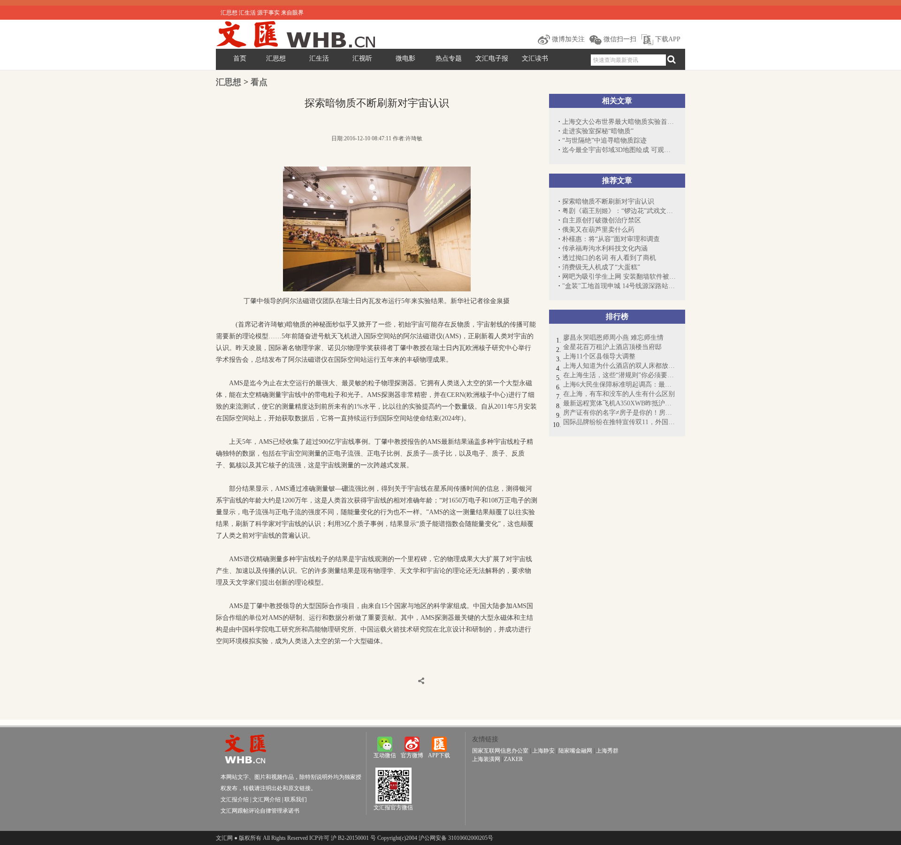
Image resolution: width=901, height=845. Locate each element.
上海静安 (543, 750)
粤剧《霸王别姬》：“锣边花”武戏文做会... (619, 210)
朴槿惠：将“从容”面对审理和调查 (611, 239)
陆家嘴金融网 (575, 750)
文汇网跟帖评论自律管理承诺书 (260, 810)
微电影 (405, 58)
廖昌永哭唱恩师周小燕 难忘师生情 (613, 337)
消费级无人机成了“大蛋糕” (601, 267)
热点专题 (448, 58)
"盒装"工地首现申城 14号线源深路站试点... (619, 285)
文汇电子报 (491, 58)
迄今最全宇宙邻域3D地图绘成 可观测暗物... (619, 149)
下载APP (666, 39)
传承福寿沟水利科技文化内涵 (605, 248)
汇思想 (276, 58)
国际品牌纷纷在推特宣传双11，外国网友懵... (619, 422)
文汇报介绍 (235, 799)
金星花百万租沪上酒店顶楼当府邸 (612, 346)
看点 (259, 82)
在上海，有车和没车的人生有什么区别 (619, 393)
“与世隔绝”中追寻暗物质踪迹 (604, 140)
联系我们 (295, 799)
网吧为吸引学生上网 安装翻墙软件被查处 (619, 276)
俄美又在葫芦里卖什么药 (598, 229)
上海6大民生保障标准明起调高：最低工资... (619, 384)
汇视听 (362, 58)
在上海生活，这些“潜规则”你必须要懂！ (619, 375)
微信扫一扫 (619, 39)
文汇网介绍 (266, 799)
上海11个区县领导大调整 (599, 356)
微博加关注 (567, 39)
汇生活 (319, 58)
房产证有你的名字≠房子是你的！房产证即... (619, 412)
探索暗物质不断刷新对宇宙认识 (608, 201)
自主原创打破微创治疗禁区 (601, 220)
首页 (239, 58)
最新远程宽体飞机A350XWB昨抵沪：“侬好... (619, 403)
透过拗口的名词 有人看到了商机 (609, 257)
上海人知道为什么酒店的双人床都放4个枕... (619, 365)
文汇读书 (535, 58)
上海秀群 (607, 750)
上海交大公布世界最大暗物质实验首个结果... (619, 121)
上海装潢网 (486, 759)
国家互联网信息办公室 (500, 750)
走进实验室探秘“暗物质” (598, 131)
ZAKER (513, 759)
